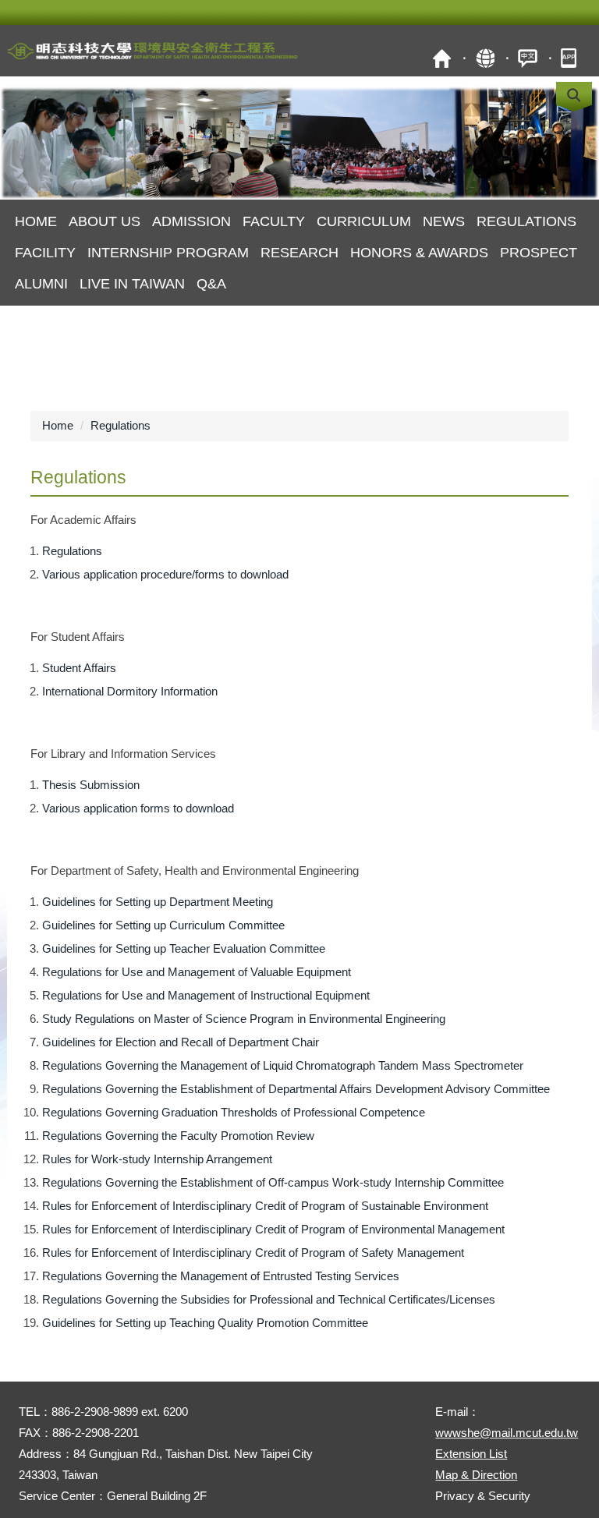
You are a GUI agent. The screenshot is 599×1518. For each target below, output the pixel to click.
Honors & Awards (419, 252)
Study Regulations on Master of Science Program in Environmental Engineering (243, 1018)
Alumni (41, 284)
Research (299, 252)
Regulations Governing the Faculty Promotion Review (178, 1135)
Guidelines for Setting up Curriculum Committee (163, 925)
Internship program (168, 252)
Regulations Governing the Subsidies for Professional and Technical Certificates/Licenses (268, 1299)
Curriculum (364, 221)
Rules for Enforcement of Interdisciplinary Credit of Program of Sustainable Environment (265, 1205)
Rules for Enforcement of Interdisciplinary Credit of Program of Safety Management (253, 1252)
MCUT (442, 58)
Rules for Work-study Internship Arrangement (157, 1159)
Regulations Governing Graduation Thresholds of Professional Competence (233, 1112)
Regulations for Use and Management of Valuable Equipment (196, 971)
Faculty (274, 221)
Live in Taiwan (132, 284)
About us (104, 221)
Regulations (526, 221)
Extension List (471, 1453)
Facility (45, 252)
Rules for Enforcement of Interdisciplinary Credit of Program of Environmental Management (273, 1229)
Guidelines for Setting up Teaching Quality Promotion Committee (205, 1322)
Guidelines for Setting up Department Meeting (157, 901)
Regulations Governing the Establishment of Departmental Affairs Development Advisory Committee (296, 1088)
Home (36, 221)
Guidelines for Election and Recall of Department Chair (180, 1042)
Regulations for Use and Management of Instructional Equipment (206, 995)
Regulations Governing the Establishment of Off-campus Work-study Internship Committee (273, 1182)
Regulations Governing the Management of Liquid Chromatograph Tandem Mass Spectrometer (282, 1065)
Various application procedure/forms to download (165, 574)
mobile (570, 58)
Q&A (211, 284)
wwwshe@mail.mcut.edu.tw (506, 1432)
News (444, 221)
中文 (527, 58)
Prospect (538, 252)
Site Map (484, 58)
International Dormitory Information (130, 691)
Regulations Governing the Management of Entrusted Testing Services (220, 1276)
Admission (191, 221)
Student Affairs (79, 667)
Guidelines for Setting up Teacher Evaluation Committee (183, 948)
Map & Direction (476, 1474)
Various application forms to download (138, 808)
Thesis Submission (91, 784)
